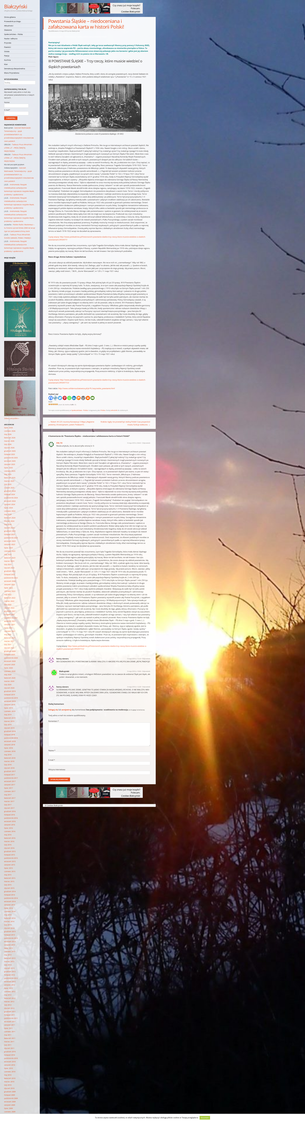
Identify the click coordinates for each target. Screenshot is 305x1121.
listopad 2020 (9, 654)
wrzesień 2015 (10, 861)
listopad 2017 (9, 775)
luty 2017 (7, 805)
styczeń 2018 (9, 768)
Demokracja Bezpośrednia (14, 68)
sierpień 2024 (9, 504)
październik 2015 (11, 858)
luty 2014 (7, 925)
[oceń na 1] (49, 404)
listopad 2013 (9, 935)
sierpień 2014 (9, 905)
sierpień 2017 (9, 785)
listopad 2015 (9, 855)
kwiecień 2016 (9, 838)
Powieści (7, 47)
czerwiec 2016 (9, 831)
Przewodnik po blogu (12, 21)
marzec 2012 (9, 1001)
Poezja (6, 56)
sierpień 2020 (9, 664)
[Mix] (78, 398)
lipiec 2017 (8, 788)
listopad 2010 (9, 1055)
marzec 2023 (9, 561)
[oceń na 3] (53, 404)
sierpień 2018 (9, 744)
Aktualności (8, 26)
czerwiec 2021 (9, 631)
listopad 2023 (9, 534)
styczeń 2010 (9, 1088)
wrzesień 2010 (10, 1061)
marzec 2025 (9, 481)
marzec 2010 (9, 1081)
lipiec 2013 (8, 948)
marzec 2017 (9, 801)
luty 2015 (7, 885)
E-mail (51, 760)
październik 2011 (11, 1018)
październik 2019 (11, 698)
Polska (103, 410)
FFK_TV (59, 443)
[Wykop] (55, 398)
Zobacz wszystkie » (11, 418)
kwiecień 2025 (9, 478)
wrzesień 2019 (10, 701)
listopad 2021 (9, 614)
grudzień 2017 (10, 771)
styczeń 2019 (9, 728)
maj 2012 (7, 995)
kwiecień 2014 (9, 918)
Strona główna (10, 17)
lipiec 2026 (8, 427)
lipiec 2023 (8, 548)
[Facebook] (51, 398)
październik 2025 (11, 458)
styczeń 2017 (9, 808)
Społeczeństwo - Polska (79, 410)
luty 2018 (7, 765)
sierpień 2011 (9, 1025)
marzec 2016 (9, 841)
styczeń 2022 (9, 608)
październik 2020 (11, 658)
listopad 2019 (9, 694)
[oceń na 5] (57, 404)
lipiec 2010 (8, 1068)
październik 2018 (11, 738)
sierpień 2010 (9, 1065)
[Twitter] (60, 398)
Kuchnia (7, 60)
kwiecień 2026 (9, 438)
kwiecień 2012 (9, 998)
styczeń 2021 (9, 648)
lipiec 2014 (8, 908)
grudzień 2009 (10, 1091)
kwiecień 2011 (9, 1038)
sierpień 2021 (9, 624)
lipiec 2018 (8, 748)
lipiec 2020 (8, 668)
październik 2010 (11, 1058)
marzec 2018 (9, 761)
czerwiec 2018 (9, 751)
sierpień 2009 (9, 1105)
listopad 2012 (9, 975)
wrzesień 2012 (10, 981)
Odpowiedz (146, 443)
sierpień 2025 (9, 464)
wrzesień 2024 (10, 501)
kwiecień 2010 (9, 1078)
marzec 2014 (9, 921)
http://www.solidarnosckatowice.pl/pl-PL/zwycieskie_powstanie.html (86, 388)
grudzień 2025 (10, 451)
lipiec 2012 (8, 988)
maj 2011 (7, 1035)
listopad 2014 (9, 895)
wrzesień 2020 (10, 661)
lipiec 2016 (8, 828)
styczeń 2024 (9, 528)
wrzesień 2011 (10, 1021)
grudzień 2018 (10, 731)
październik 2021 (11, 618)
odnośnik (114, 410)
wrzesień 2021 (10, 621)
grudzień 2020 (10, 651)
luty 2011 (7, 1045)
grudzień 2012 (10, 971)
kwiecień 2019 (9, 718)
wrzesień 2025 (10, 461)
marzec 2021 (9, 641)
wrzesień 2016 (10, 821)
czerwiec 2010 (9, 1071)
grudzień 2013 (10, 931)
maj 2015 (7, 875)
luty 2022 (7, 604)
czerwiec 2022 (9, 591)
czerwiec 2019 (9, 711)
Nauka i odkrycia (10, 38)
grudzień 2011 (10, 1011)
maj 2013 (7, 955)
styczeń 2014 (9, 928)
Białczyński (15, 6)
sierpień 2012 (9, 985)
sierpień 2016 (9, 825)
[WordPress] (83, 398)
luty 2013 (7, 965)
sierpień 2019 (9, 704)
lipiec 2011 (8, 1028)
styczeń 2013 (9, 968)
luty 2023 (7, 564)
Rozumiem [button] (205, 1118)
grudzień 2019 (10, 691)
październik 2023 (11, 538)
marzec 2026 (9, 441)
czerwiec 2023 (9, 551)
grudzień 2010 (10, 1051)
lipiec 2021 (8, 628)
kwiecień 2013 (9, 958)
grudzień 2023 (10, 531)
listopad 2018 (9, 734)
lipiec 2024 (8, 508)
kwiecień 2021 (9, 638)
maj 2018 (7, 754)
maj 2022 (7, 594)
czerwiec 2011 (9, 1031)
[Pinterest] (65, 398)
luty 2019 (7, 724)
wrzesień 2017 (10, 781)
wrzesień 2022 (10, 581)
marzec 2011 (9, 1041)
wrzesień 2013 (10, 941)
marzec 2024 (9, 521)
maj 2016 (7, 835)
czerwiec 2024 (9, 511)
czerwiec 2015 (9, 871)
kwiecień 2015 (9, 878)
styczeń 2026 (9, 448)
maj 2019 (7, 714)
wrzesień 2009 (10, 1102)
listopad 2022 (9, 574)
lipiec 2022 (8, 588)
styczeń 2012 (9, 1008)
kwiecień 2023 (9, 558)
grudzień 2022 (10, 571)
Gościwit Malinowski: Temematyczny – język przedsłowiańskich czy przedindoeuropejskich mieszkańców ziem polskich (19, 134)
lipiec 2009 (8, 1108)
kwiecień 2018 (9, 758)
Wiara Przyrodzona (11, 73)
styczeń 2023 (9, 568)
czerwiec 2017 (9, 791)
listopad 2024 (9, 494)
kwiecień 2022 (9, 598)
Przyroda (7, 43)
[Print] (88, 398)
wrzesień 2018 (10, 741)
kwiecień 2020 (9, 678)
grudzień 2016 (10, 811)
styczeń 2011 (9, 1048)
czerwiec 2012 (9, 991)
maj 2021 (7, 634)
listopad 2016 (9, 815)
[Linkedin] (74, 398)
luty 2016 (7, 845)
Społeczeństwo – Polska (13, 34)
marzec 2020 (9, 681)
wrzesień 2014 (10, 901)
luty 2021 (7, 644)
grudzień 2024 (10, 491)
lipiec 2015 (8, 868)
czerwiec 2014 (9, 911)
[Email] (92, 398)
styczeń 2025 (9, 488)
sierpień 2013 (9, 945)
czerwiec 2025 (9, 471)
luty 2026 (7, 444)
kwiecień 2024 (9, 518)
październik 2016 (11, 818)
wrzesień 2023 (10, 541)
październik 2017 (11, 778)
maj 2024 (7, 514)
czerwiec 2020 (9, 671)
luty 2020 (7, 684)
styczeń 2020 (9, 688)
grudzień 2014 (10, 891)
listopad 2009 (9, 1095)
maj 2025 (7, 474)
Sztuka (6, 51)
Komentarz (53, 721)
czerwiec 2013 (9, 951)
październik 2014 (11, 898)
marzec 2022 (9, 601)
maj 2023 (7, 554)
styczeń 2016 (9, 848)
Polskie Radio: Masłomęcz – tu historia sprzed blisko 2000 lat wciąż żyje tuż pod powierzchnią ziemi (19, 227)
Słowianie (8, 30)
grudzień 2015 (10, 851)
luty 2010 (7, 1085)
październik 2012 (11, 978)
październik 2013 (11, 938)
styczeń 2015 (9, 888)
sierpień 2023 (9, 544)
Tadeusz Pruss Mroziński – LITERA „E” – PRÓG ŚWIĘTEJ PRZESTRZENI (18, 147)
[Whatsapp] (69, 398)
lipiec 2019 (8, 708)
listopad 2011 (9, 1015)
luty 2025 (7, 484)
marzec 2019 (9, 721)
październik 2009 (11, 1098)
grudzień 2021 (10, 611)
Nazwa (51, 750)
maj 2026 (7, 434)
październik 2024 (11, 498)
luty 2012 (7, 1005)
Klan (6, 64)
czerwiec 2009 (9, 1112)
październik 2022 (11, 578)
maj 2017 (7, 795)
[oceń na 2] (51, 404)
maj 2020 (7, 674)
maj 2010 (7, 1075)
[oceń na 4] (55, 404)
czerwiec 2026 (9, 431)
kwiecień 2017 (9, 798)
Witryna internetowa (56, 769)
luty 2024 (7, 524)
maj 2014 (7, 915)
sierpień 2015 (9, 865)
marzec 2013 (9, 961)
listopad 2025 (9, 454)
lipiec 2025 (8, 468)
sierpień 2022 (9, 584)
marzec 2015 (9, 881)
